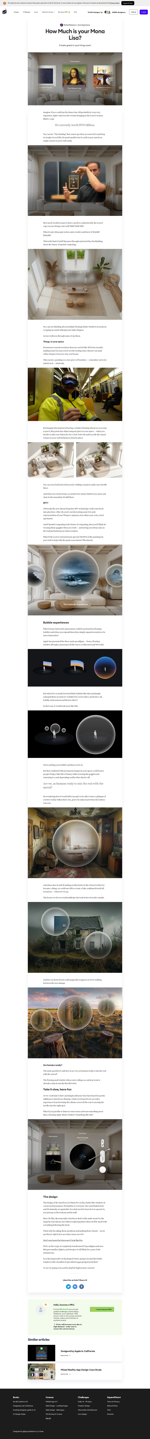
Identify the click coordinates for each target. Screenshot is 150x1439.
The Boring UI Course (54, 1414)
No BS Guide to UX (20, 1401)
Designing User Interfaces (23, 1406)
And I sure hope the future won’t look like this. (63, 1240)
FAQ (109, 1410)
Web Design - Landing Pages (57, 1406)
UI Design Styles (19, 1414)
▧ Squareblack (29, 1431)
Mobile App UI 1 (52, 1401)
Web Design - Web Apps (55, 1410)
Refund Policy (112, 1406)
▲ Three (40, 1431)
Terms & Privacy (113, 1401)
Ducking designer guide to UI (24, 1410)
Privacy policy (114, 3)
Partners (110, 1414)
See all (48, 1418)
